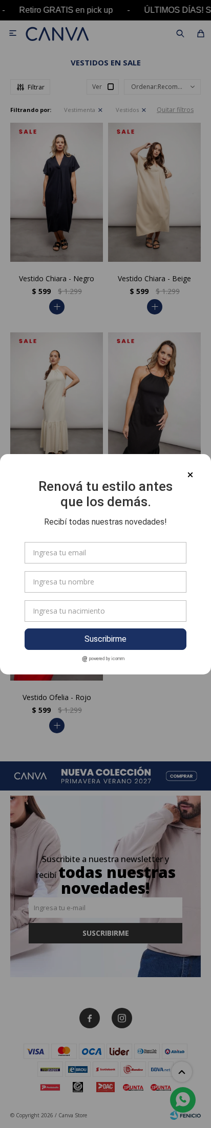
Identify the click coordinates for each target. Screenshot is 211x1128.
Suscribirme (105, 639)
